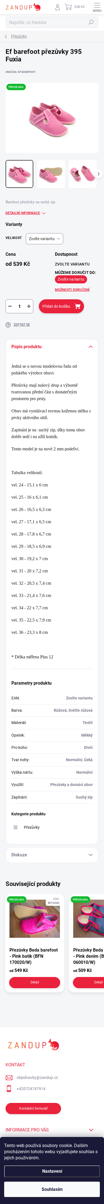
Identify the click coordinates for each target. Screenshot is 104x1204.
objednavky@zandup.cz (37, 1077)
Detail (35, 982)
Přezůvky (32, 827)
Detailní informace (23, 213)
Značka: (20, 71)
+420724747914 (31, 1088)
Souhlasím (52, 1189)
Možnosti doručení (72, 290)
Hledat (91, 22)
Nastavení (52, 1171)
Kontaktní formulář (33, 1108)
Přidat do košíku (56, 306)
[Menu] (97, 7)
